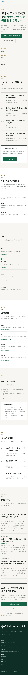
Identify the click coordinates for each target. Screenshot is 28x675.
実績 (12, 631)
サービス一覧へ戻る (8, 40)
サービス (7, 631)
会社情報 (20, 631)
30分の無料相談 (10, 159)
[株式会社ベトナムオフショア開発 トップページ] (7, 2)
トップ (2, 631)
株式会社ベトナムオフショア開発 (13, 627)
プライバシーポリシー (12, 634)
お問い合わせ (4, 634)
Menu (25, 2)
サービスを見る (14, 609)
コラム (15, 631)
